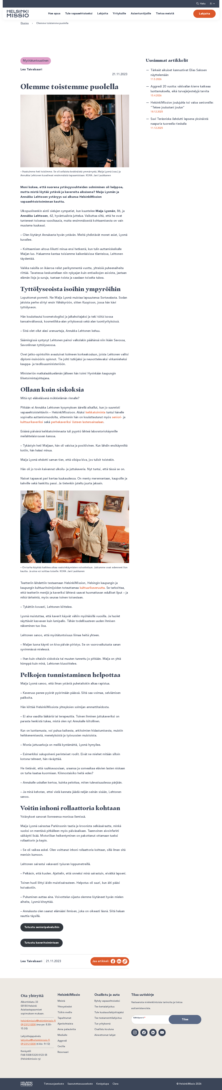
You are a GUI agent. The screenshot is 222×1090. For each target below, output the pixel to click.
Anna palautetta (67, 1029)
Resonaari (63, 1052)
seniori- (117, 417)
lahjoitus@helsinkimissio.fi (35, 1040)
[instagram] (134, 1032)
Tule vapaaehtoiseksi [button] (78, 13)
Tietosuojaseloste (54, 1084)
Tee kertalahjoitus (104, 1007)
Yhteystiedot (65, 1007)
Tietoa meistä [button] (165, 13)
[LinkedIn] (118, 961)
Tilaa (185, 1019)
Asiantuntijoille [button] (141, 13)
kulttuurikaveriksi (31, 422)
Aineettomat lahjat (105, 1035)
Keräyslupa (102, 1084)
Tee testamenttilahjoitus (108, 1018)
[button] (200, 4)
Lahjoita (204, 13)
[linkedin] (153, 1032)
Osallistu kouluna (104, 1029)
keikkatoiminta (95, 412)
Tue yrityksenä (102, 1024)
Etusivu (25, 23)
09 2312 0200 (28, 1025)
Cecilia (61, 1046)
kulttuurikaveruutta (92, 588)
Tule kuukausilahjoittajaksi (109, 1012)
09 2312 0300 (28, 1044)
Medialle (62, 1035)
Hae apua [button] (54, 13)
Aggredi (62, 1041)
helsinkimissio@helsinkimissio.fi (38, 1021)
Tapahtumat (64, 1018)
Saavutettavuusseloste (80, 1084)
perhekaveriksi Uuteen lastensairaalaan (77, 422)
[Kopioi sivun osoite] (124, 961)
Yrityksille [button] (119, 13)
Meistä (61, 1001)
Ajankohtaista (65, 1024)
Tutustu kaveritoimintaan (41, 942)
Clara (116, 1084)
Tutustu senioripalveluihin (41, 927)
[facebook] (144, 1032)
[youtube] (162, 1032)
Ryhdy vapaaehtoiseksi (107, 1001)
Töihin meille (65, 1012)
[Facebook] (112, 961)
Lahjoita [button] (102, 13)
